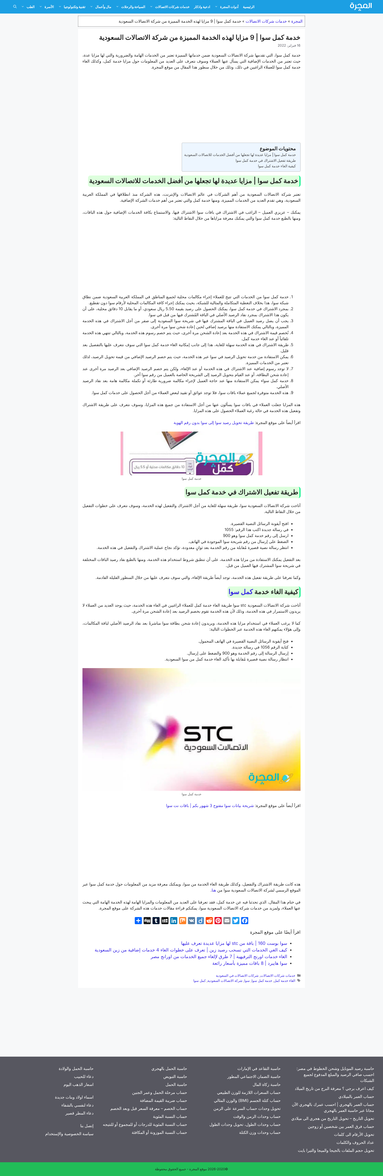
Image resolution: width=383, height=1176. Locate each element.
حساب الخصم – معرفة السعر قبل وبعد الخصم (148, 1108)
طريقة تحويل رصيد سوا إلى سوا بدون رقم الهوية (214, 422)
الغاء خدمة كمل (284, 981)
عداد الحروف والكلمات (355, 1142)
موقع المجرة (198, 1169)
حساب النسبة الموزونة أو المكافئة (159, 1132)
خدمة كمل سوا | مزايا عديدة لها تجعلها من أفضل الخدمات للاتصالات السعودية (240, 154)
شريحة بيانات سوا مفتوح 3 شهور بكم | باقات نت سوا (210, 805)
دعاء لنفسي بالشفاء (77, 1105)
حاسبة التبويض (175, 1076)
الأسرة (49, 7)
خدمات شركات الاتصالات (172, 7)
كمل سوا (241, 592)
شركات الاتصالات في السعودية (237, 975)
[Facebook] (244, 921)
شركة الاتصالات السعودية (224, 981)
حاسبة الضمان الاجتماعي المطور (254, 1076)
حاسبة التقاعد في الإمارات (259, 1068)
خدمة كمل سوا (262, 981)
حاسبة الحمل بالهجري (169, 1068)
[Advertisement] (191, 107)
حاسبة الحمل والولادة (76, 1068)
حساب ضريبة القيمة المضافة (163, 1100)
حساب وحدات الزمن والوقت (257, 1116)
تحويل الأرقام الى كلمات (354, 1134)
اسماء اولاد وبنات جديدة (74, 1097)
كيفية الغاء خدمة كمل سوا (277, 166)
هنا (214, 890)
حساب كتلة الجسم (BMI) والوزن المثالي (247, 1100)
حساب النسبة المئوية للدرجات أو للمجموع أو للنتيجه (145, 1124)
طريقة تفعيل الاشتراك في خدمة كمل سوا (266, 160)
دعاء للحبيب (84, 1076)
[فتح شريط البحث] (15, 6)
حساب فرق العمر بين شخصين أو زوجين (341, 1126)
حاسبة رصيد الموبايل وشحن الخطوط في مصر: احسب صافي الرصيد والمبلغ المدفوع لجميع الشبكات (335, 1074)
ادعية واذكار (202, 7)
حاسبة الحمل (176, 1084)
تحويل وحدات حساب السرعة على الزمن (247, 1108)
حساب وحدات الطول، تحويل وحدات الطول (245, 1124)
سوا (247, 981)
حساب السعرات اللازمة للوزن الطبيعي (249, 1092)
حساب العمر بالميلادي (356, 1096)
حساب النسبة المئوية (170, 1116)
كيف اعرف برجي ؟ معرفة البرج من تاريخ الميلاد (334, 1088)
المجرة (297, 21)
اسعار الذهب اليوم (79, 1084)
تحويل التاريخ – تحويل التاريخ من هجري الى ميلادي (332, 1118)
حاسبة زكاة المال (267, 1084)
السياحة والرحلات (133, 7)
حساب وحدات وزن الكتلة (260, 1132)
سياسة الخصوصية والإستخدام (69, 1133)
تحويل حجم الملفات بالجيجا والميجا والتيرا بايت (336, 1150)
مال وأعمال (103, 7)
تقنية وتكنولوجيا (74, 7)
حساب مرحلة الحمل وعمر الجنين (159, 1092)
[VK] (191, 921)
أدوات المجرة (229, 7)
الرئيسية (248, 7)
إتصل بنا (87, 1125)
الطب (31, 7)
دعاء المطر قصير (79, 1113)
